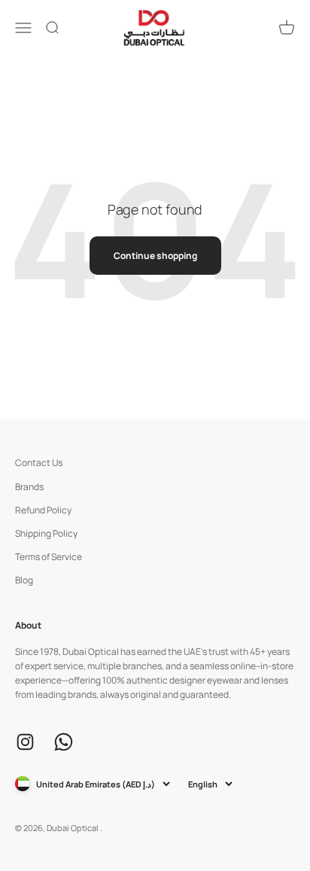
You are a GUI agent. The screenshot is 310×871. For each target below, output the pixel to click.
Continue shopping (155, 255)
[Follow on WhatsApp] (63, 742)
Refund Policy (43, 510)
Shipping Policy (46, 533)
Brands (29, 486)
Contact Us (38, 462)
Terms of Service (48, 556)
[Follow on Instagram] (25, 742)
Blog (24, 580)
